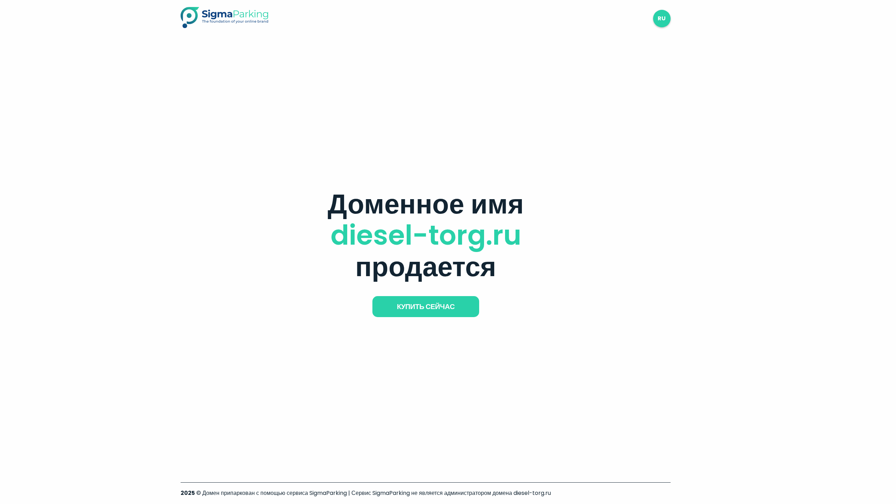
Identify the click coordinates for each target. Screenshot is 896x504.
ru (662, 18)
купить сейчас (426, 307)
